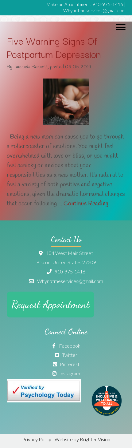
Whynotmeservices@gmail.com (94, 10)
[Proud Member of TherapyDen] (106, 414)
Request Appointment (50, 304)
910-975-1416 (107, 4)
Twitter (69, 355)
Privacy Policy (36, 439)
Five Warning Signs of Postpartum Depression (54, 47)
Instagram (69, 373)
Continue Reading (86, 204)
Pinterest (69, 364)
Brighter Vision (95, 439)
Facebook (69, 346)
